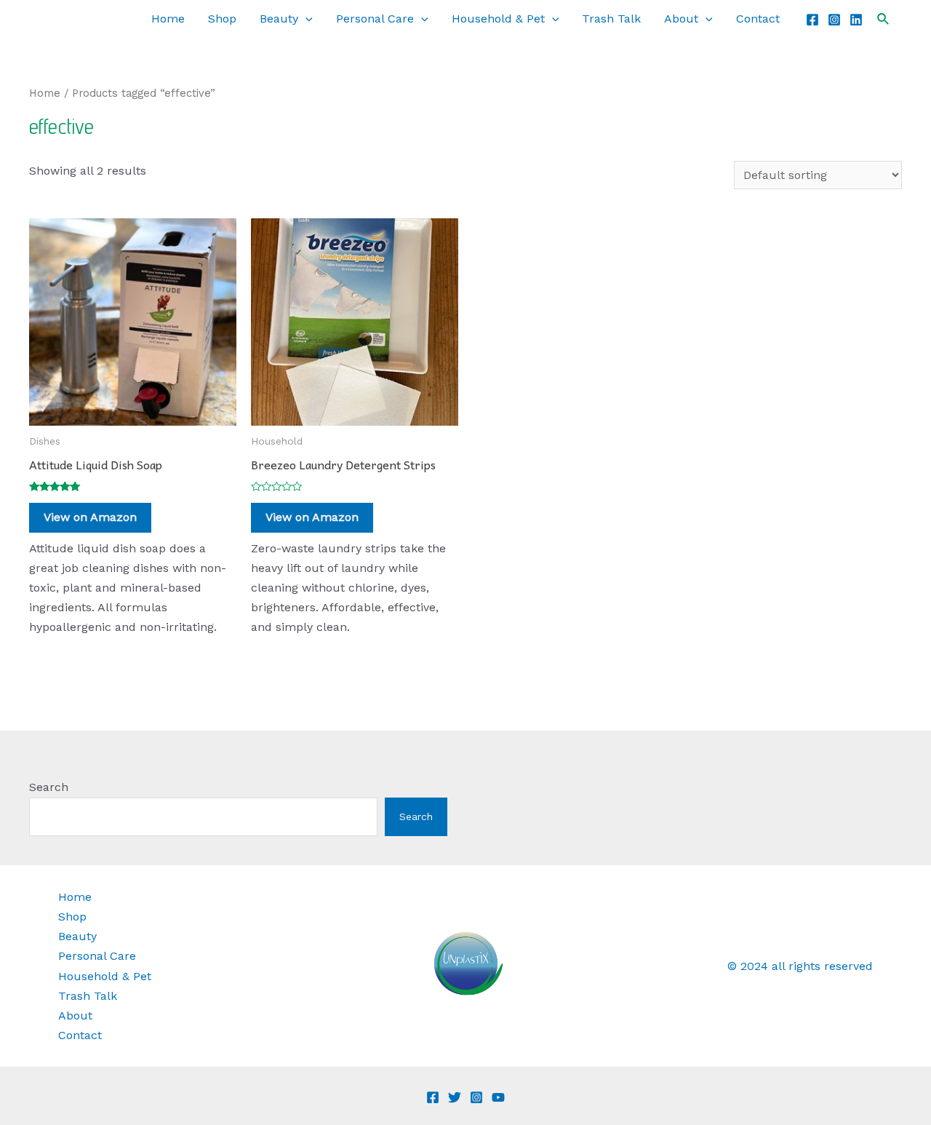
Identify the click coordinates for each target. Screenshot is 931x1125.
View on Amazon (90, 517)
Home (168, 18)
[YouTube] (498, 1097)
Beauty (279, 18)
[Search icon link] (883, 19)
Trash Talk (611, 18)
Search (48, 787)
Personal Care (375, 18)
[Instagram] (834, 19)
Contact (758, 18)
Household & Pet (498, 18)
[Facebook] (812, 19)
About (681, 18)
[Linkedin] (856, 19)
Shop (222, 18)
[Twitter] (454, 1097)
